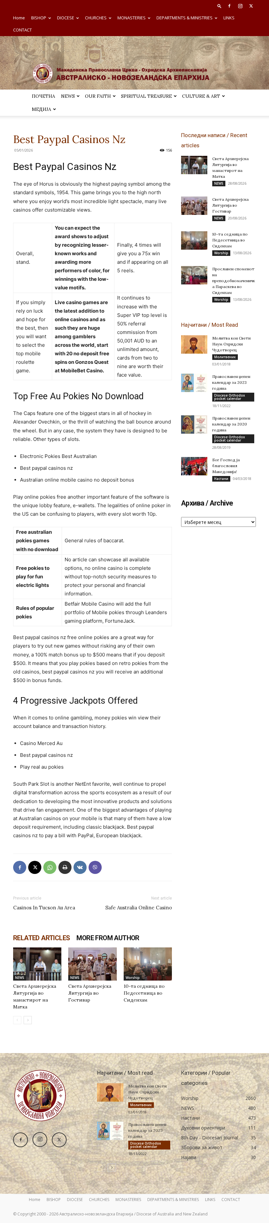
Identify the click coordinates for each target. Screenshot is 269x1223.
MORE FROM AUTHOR (107, 938)
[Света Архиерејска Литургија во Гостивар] (92, 964)
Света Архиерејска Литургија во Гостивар (89, 993)
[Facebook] (229, 6)
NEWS (68, 96)
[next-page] (28, 1020)
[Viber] (95, 867)
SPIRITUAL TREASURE (146, 96)
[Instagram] (240, 6)
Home (19, 18)
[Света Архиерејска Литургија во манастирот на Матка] (37, 964)
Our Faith (98, 96)
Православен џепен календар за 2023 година (231, 382)
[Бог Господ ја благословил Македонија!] (194, 466)
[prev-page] (17, 1020)
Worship (133, 977)
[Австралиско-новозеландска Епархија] (134, 63)
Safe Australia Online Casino (138, 907)
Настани (221, 478)
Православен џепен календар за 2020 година (231, 424)
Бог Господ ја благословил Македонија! (226, 465)
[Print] (65, 867)
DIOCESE (65, 18)
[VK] (80, 867)
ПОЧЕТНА (43, 96)
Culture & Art (201, 96)
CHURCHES (96, 18)
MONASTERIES (131, 18)
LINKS (229, 18)
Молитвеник (225, 357)
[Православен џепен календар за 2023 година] (194, 383)
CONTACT (22, 30)
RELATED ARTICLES (41, 938)
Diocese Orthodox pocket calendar (229, 397)
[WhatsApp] (49, 867)
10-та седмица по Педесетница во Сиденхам (144, 993)
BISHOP (38, 18)
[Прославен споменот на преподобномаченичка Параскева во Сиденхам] (194, 275)
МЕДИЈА (41, 109)
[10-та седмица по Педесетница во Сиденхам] (148, 964)
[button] (219, 5)
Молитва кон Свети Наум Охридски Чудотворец (231, 344)
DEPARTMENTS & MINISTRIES (184, 18)
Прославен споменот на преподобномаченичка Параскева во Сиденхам (233, 280)
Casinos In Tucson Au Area (44, 907)
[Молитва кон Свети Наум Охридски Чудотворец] (194, 344)
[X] (251, 6)
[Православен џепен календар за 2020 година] (194, 424)
